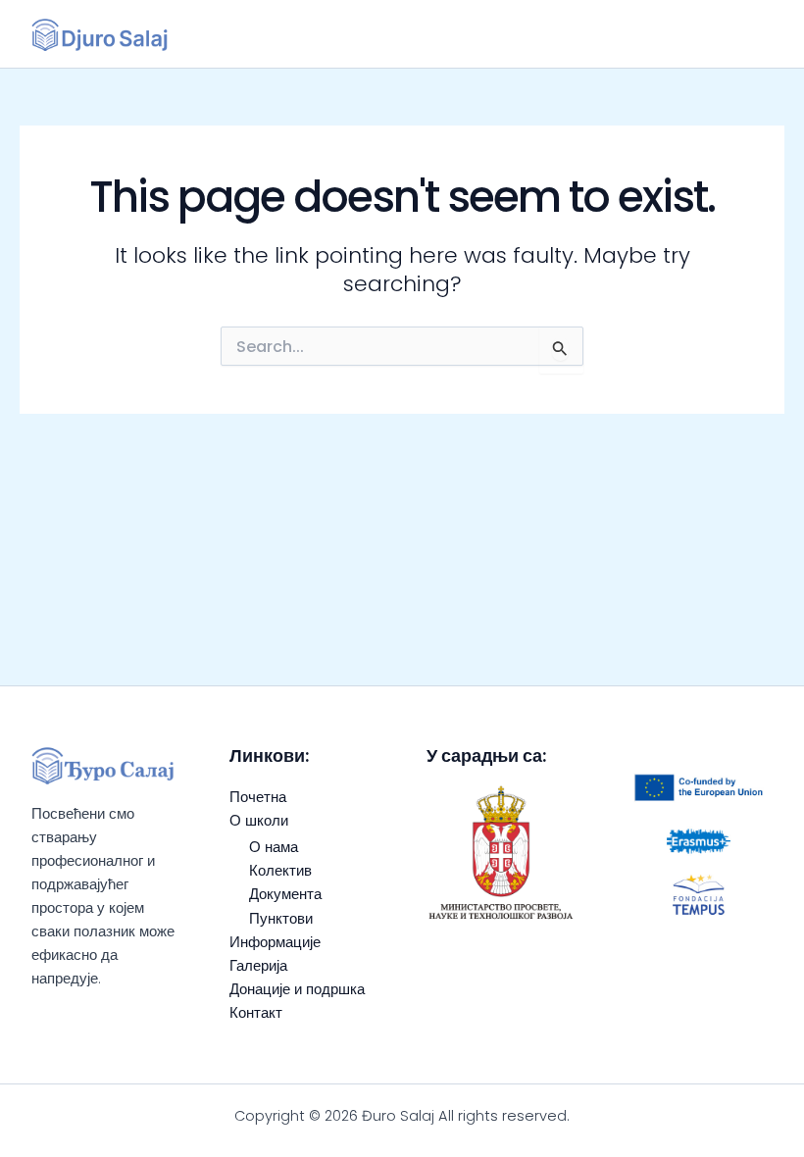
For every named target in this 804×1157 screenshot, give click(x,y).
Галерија (258, 966)
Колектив (280, 870)
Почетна (257, 797)
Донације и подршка (297, 989)
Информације (275, 942)
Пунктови (281, 919)
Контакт (255, 1013)
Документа (285, 894)
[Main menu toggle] (750, 34)
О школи (258, 820)
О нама (273, 847)
